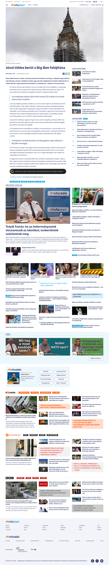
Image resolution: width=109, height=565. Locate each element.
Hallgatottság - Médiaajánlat (25, 561)
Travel (35, 478)
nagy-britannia (15, 181)
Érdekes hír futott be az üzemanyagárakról (81, 205)
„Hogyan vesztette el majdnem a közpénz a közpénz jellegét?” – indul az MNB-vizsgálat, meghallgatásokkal (53, 298)
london (24, 181)
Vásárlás (33, 435)
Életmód (44, 529)
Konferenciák (45, 392)
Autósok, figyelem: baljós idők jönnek (84, 282)
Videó (80, 529)
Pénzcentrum (24, 392)
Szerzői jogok (71, 561)
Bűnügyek (63, 527)
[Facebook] (97, 561)
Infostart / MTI (10, 73)
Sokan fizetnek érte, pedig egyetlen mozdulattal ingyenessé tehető (65, 277)
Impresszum (37, 561)
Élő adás (46, 371)
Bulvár (62, 525)
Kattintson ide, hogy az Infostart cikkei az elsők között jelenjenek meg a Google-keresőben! (39, 171)
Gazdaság (8, 529)
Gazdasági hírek (90, 540)
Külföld (19, 177)
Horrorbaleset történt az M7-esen (88, 255)
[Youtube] (101, 561)
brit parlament (39, 181)
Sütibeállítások (83, 561)
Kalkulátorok (52, 435)
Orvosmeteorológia (64, 540)
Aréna (101, 540)
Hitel (26, 435)
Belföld (7, 525)
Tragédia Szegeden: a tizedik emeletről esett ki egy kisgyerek (90, 276)
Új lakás (56, 392)
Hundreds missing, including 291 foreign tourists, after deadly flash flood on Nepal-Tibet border (21, 502)
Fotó (98, 525)
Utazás (42, 435)
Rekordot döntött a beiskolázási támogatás (20, 327)
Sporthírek (77, 540)
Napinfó (63, 529)
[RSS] (92, 561)
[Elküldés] (69, 73)
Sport (28, 478)
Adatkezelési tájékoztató (47, 561)
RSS (77, 561)
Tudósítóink (45, 525)
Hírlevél (99, 527)
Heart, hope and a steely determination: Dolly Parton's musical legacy (53, 493)
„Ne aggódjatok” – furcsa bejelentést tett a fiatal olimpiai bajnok (40, 277)
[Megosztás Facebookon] (63, 73)
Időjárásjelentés (49, 540)
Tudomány (26, 525)
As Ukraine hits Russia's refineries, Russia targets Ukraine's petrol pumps (84, 508)
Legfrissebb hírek (20, 540)
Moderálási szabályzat (61, 561)
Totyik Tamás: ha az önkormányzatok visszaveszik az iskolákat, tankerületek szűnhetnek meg (32, 230)
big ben (31, 181)
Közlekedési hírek (35, 540)
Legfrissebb (82, 525)
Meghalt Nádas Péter (29, 247)
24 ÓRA (85, 118)
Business (20, 478)
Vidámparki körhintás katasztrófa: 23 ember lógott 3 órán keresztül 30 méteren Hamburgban (29, 319)
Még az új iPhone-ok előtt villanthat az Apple (86, 302)
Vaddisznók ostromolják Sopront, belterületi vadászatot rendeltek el (16, 277)
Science (43, 478)
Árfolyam (34, 392)
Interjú (44, 527)
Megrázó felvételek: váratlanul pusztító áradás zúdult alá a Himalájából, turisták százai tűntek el (21, 417)
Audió (80, 527)
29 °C (101, 1)
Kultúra (26, 527)
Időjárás (99, 529)
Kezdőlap (12, 177)
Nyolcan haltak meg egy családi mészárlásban (87, 237)
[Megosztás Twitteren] (66, 73)
